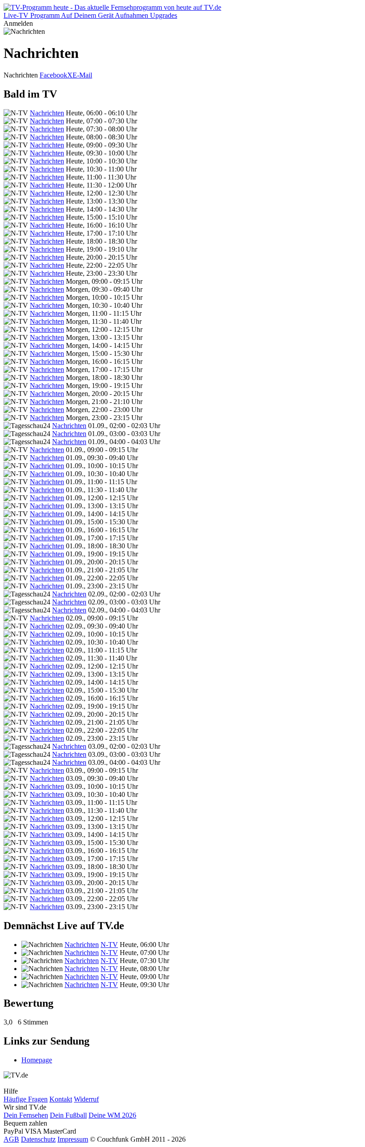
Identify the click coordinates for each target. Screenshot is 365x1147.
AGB (11, 1139)
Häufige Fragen (26, 1099)
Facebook (53, 75)
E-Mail (82, 75)
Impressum (72, 1139)
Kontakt (60, 1099)
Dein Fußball (68, 1115)
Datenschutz (38, 1139)
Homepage (36, 1060)
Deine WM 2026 (112, 1115)
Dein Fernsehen (26, 1115)
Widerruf (86, 1099)
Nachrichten (47, 113)
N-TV (109, 944)
